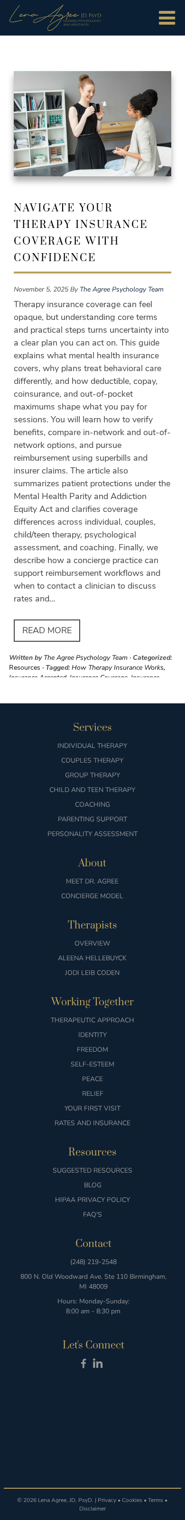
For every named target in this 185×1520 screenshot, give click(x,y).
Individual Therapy (92, 745)
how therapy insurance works (118, 667)
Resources (24, 667)
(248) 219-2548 (93, 1261)
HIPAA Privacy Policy (92, 1199)
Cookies (132, 1500)
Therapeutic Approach (92, 1020)
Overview (92, 943)
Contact (93, 1244)
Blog (93, 1185)
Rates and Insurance (92, 1123)
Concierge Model (92, 896)
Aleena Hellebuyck (92, 958)
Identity (92, 1034)
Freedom (92, 1049)
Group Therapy (92, 775)
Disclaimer (92, 1508)
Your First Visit (92, 1108)
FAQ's (92, 1214)
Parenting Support (92, 819)
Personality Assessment (92, 833)
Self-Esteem (92, 1064)
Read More (47, 630)
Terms (155, 1500)
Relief (92, 1093)
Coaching (92, 804)
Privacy (107, 1500)
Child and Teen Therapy (92, 789)
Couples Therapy (92, 760)
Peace (92, 1078)
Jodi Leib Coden (92, 972)
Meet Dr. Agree (92, 881)
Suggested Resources (92, 1170)
